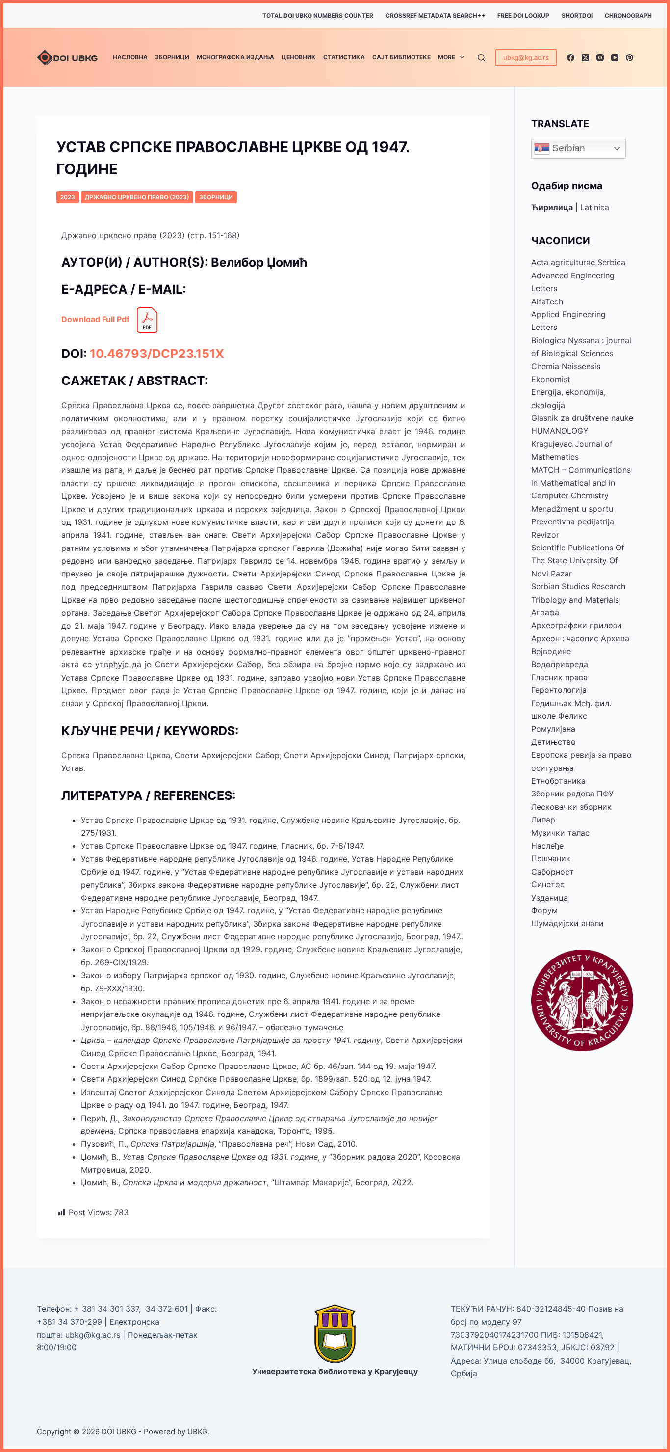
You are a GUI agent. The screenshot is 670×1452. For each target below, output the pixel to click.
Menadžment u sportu (572, 509)
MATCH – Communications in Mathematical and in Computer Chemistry (581, 483)
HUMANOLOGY (560, 431)
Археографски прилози (576, 625)
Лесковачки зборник (571, 807)
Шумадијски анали (567, 923)
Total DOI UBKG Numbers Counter (317, 15)
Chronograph (628, 15)
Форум (544, 910)
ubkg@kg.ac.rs (526, 57)
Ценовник (299, 57)
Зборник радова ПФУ (572, 793)
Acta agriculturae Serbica (578, 262)
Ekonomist (550, 379)
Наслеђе (547, 845)
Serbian (567, 148)
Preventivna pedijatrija (572, 521)
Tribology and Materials (575, 599)
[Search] (481, 57)
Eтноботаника (558, 781)
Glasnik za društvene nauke (582, 418)
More (446, 57)
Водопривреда (559, 664)
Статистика (344, 57)
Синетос (548, 884)
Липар (543, 819)
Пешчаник (550, 858)
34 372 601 (168, 1309)
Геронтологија (559, 690)
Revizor (545, 535)
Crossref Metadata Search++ (435, 15)
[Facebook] (570, 57)
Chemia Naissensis (565, 366)
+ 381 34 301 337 (106, 1309)
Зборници (172, 57)
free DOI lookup (523, 15)
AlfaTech (547, 301)
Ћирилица (552, 207)
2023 (67, 197)
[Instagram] (600, 57)
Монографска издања (235, 57)
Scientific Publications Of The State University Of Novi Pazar (577, 560)
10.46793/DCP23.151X (157, 353)
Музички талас (560, 833)
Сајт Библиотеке (401, 57)
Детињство (553, 742)
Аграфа (545, 612)
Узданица (549, 898)
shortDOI (577, 15)
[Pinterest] (629, 57)
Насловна (130, 57)
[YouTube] (614, 57)
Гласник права (559, 677)
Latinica (594, 207)
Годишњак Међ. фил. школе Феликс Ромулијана (571, 716)
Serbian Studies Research (578, 586)
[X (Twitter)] (585, 57)
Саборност (552, 872)
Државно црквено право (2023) (137, 197)
